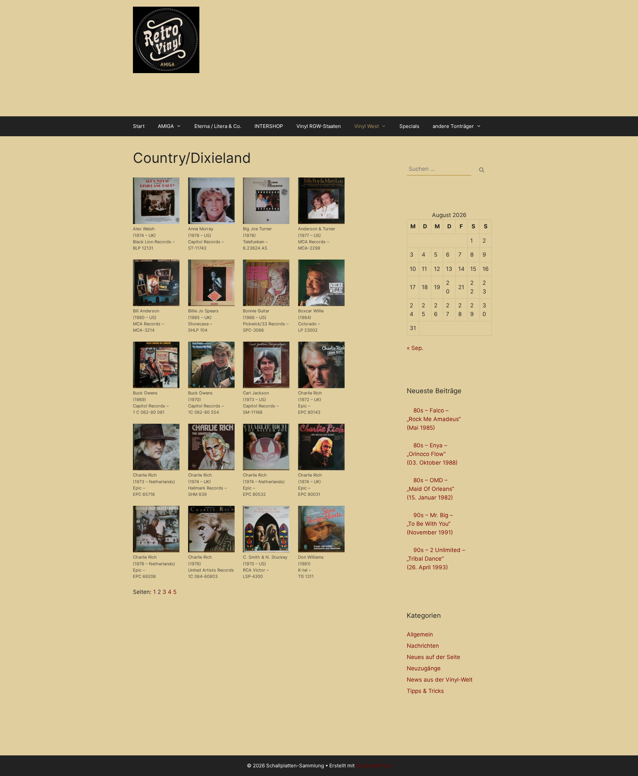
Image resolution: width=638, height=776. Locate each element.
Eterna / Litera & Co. (217, 126)
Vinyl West (366, 126)
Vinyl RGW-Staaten (318, 126)
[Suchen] (482, 170)
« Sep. (415, 348)
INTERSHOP (269, 126)
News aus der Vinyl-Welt (440, 679)
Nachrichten (423, 645)
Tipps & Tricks (425, 691)
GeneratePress (373, 765)
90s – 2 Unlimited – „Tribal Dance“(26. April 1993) (436, 559)
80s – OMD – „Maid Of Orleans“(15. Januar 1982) (430, 489)
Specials (409, 126)
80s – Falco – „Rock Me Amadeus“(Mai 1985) (434, 419)
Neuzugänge (424, 668)
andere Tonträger (453, 126)
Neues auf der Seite (433, 657)
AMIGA (166, 126)
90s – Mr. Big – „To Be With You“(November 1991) (430, 524)
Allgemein (420, 634)
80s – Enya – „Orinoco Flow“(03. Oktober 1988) (432, 454)
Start (139, 126)
